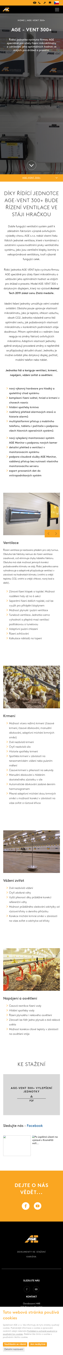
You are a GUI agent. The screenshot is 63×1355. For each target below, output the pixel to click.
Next (48, 533)
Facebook (35, 1126)
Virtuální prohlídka (34, 3)
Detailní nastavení (13, 1349)
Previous (56, 533)
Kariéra (31, 1257)
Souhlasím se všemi (15, 1344)
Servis (45, 3)
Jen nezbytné (37, 1344)
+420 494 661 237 (39, 3)
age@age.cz (50, 3)
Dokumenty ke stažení (31, 1252)
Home (21, 20)
